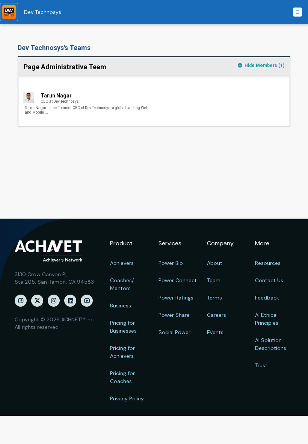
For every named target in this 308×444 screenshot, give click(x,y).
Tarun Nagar (56, 96)
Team (213, 280)
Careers (216, 315)
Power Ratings (176, 297)
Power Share (174, 315)
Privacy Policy (127, 398)
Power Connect (178, 280)
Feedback (267, 297)
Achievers (122, 263)
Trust (261, 365)
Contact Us (269, 280)
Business (120, 305)
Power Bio (171, 263)
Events (215, 332)
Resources (268, 263)
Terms (214, 297)
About (214, 263)
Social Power (174, 332)
